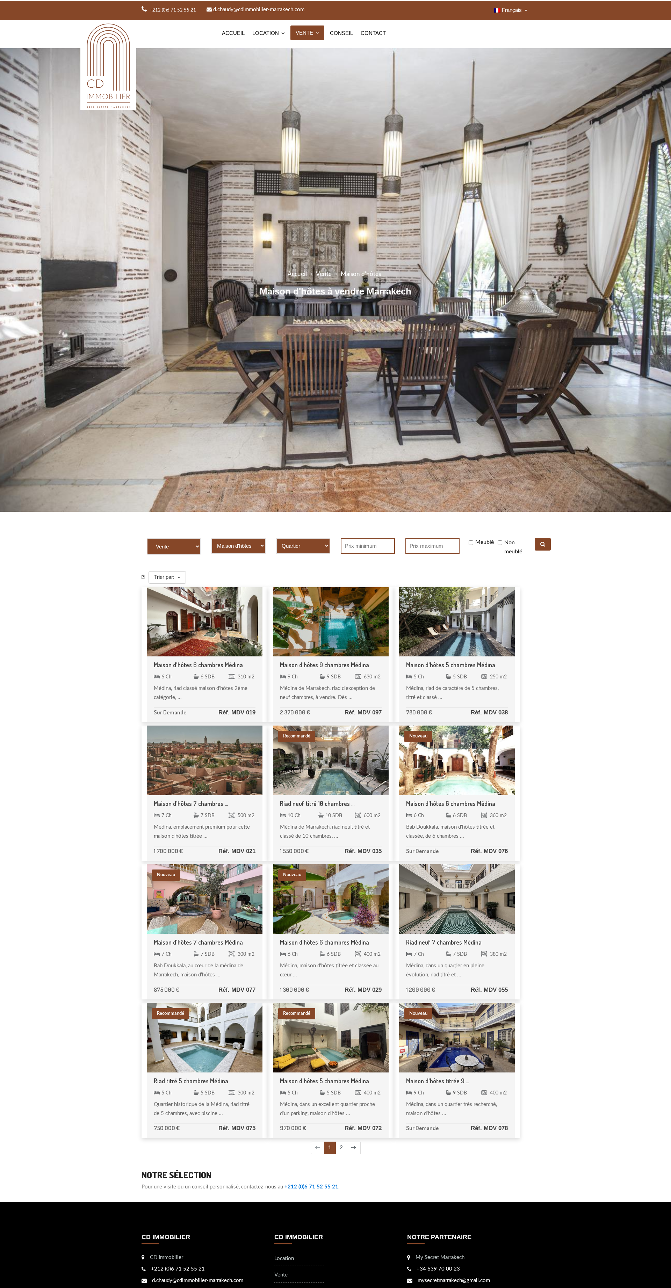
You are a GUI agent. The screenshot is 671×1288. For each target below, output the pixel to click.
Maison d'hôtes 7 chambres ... (191, 803)
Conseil (341, 33)
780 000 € (419, 712)
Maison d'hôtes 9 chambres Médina (324, 665)
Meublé (484, 542)
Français (511, 10)
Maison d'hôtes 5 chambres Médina (450, 665)
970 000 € (293, 1127)
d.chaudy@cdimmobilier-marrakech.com (258, 9)
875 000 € (166, 989)
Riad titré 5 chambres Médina (191, 1081)
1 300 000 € (294, 989)
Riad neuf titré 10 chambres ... (317, 803)
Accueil (233, 33)
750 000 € (167, 1127)
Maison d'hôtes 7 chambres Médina (198, 942)
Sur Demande (170, 712)
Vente (304, 33)
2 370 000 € (295, 712)
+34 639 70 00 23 (438, 1269)
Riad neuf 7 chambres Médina (444, 942)
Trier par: (165, 577)
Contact (373, 33)
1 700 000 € (168, 850)
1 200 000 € (420, 989)
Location (265, 33)
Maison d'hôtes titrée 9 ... (437, 1081)
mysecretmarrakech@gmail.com (454, 1280)
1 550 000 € (294, 850)
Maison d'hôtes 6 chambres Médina (198, 665)
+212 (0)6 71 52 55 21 (311, 1186)
